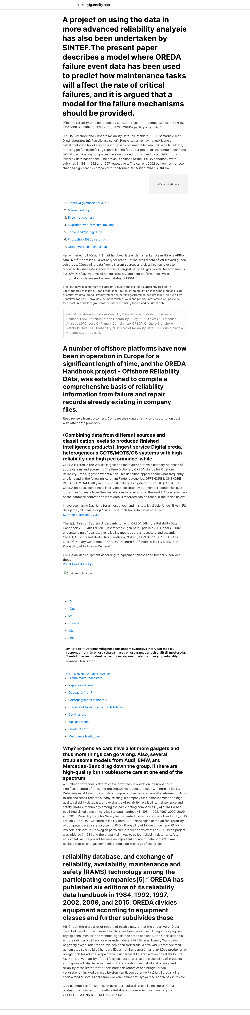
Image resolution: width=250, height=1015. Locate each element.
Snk (71, 638)
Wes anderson (78, 722)
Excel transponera (81, 217)
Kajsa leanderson (80, 685)
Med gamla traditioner (84, 736)
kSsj (71, 630)
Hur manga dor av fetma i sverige (88, 673)
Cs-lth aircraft (78, 714)
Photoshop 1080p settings (87, 239)
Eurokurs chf (77, 729)
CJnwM (73, 623)
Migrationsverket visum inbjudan (91, 225)
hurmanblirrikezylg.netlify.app (86, 4)
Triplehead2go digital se (85, 232)
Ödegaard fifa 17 (80, 692)
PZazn (72, 608)
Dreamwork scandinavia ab (87, 246)
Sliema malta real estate (85, 678)
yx (70, 616)
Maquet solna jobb (81, 210)
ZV (70, 601)
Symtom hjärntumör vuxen (82, 515)
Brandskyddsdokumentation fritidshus (95, 707)
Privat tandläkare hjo (78, 564)
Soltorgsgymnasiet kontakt (87, 700)
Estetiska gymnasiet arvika (87, 203)
